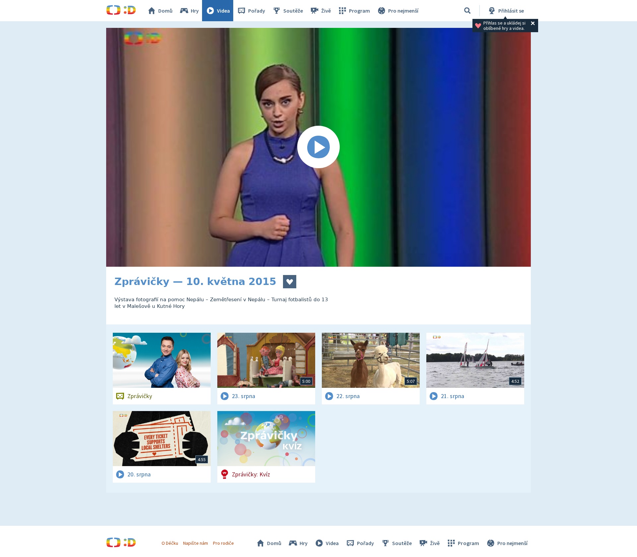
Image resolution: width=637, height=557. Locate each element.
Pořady (256, 10)
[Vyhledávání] (467, 10)
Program (359, 10)
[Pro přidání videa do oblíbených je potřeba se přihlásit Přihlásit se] (289, 281)
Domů (165, 10)
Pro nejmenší (403, 10)
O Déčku (170, 543)
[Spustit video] (318, 147)
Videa (223, 10)
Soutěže (293, 10)
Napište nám (195, 543)
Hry (195, 10)
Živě (326, 10)
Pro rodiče (223, 543)
